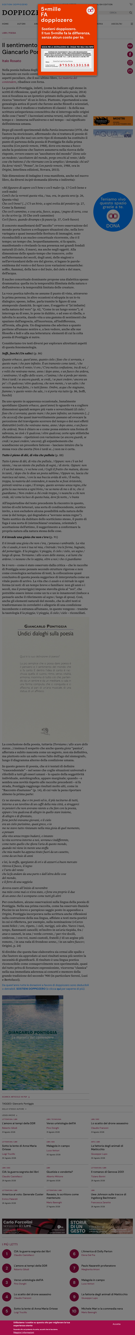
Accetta (116, 1324)
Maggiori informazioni (23, 1332)
